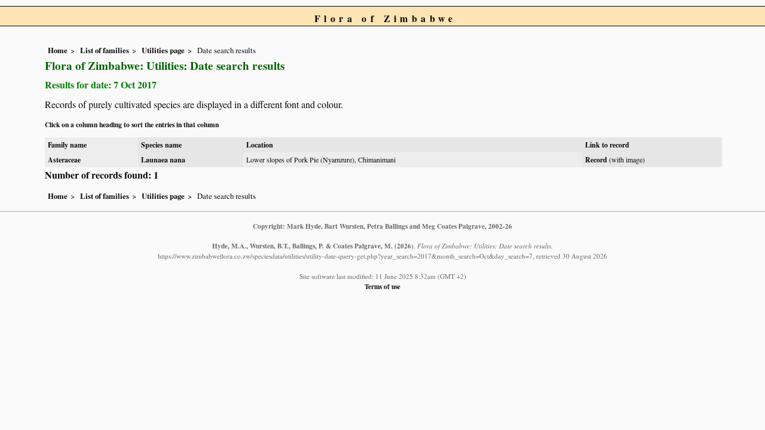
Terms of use (382, 286)
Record (596, 160)
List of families (104, 50)
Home (58, 50)
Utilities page (163, 50)
